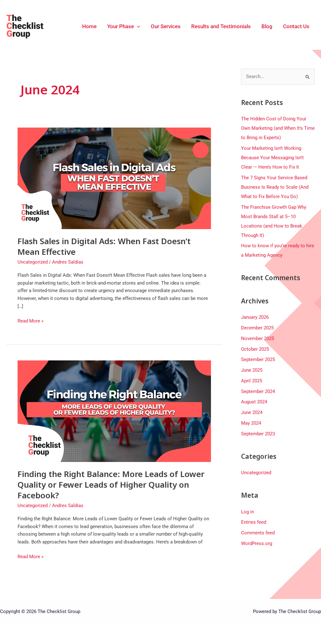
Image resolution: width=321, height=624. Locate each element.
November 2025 (257, 338)
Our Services (166, 26)
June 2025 (251, 370)
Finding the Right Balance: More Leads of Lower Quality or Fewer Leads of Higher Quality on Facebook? (111, 484)
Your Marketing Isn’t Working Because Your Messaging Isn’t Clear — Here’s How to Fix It (272, 157)
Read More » (31, 320)
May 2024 (251, 423)
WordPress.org (256, 543)
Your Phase (120, 26)
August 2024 (254, 402)
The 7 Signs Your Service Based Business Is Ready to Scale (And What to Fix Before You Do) (274, 187)
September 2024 (258, 391)
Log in (247, 512)
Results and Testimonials (221, 26)
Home (89, 26)
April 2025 (251, 381)
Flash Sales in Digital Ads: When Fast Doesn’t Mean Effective (104, 246)
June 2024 (251, 412)
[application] (137, 26)
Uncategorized (33, 262)
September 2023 (258, 434)
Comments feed (258, 533)
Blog (266, 26)
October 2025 (255, 349)
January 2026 (255, 317)
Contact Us (296, 26)
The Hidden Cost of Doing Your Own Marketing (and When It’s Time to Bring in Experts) (278, 128)
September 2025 (258, 359)
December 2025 (257, 328)
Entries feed (253, 522)
